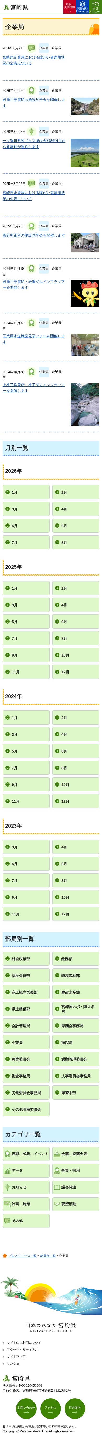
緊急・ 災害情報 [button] (69, 6)
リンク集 (13, 1363)
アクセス (50, 1407)
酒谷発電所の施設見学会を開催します (34, 235)
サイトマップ (16, 1356)
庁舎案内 (75, 1407)
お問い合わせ (26, 1407)
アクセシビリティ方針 (22, 1350)
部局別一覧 (48, 1256)
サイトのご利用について (24, 1343)
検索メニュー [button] (94, 10)
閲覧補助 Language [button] (82, 10)
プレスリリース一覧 (22, 1256)
